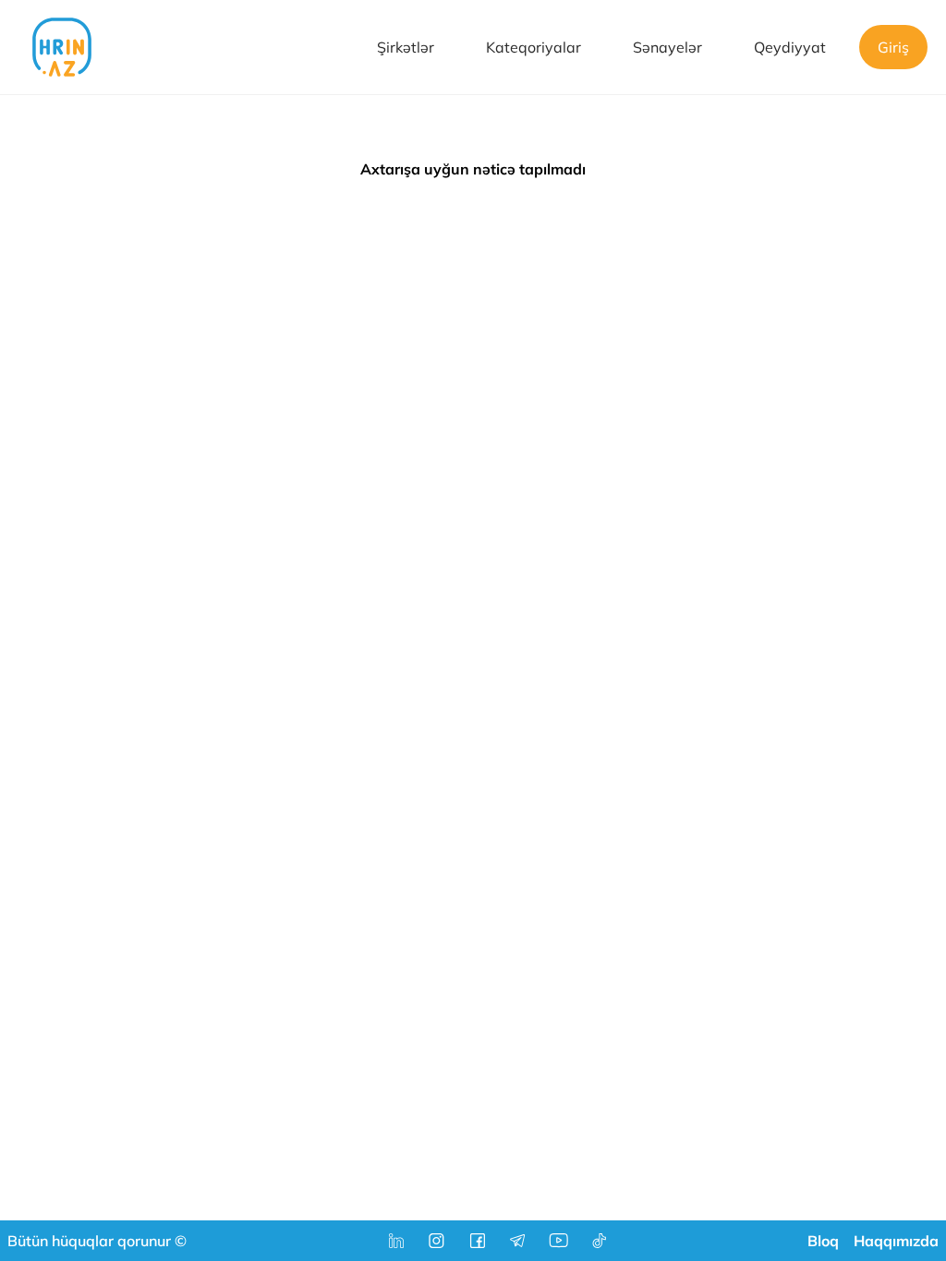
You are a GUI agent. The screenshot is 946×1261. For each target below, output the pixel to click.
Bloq (823, 1240)
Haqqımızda (896, 1240)
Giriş (893, 47)
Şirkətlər (405, 47)
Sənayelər (667, 47)
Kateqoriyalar (533, 47)
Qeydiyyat (790, 47)
